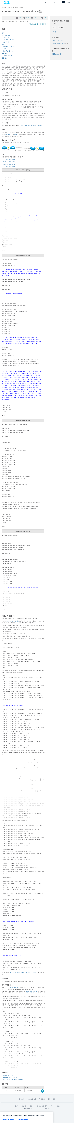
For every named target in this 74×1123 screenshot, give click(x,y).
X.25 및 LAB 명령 (8, 1075)
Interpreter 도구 (10, 621)
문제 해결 (4, 53)
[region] (26, 1117)
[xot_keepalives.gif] (23, 150)
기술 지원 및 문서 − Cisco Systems (13, 1079)
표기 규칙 (6, 42)
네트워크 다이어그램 (9, 46)
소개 (3, 33)
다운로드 (36, 17)
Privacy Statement (8, 1119)
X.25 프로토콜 (56, 54)
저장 (20, 17)
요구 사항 (6, 37)
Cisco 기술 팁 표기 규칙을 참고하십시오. (31, 125)
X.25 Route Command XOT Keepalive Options (23, 972)
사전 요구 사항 (6, 35)
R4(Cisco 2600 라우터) (9, 166)
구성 (3, 44)
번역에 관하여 (44, 24)
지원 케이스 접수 (57, 41)
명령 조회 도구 (9, 134)
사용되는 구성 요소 (8, 40)
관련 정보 (4, 58)
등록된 (16, 134)
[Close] (51, 1114)
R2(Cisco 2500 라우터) (9, 162)
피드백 (55, 32)
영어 (27, 17)
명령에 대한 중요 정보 (32, 992)
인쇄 (45, 17)
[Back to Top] (42, 1091)
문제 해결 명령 (7, 55)
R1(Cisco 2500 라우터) (9, 159)
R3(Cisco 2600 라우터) (9, 164)
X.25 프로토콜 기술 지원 (10, 1077)
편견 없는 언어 (33, 24)
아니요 (61, 27)
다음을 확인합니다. (7, 51)
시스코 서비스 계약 (58, 43)
